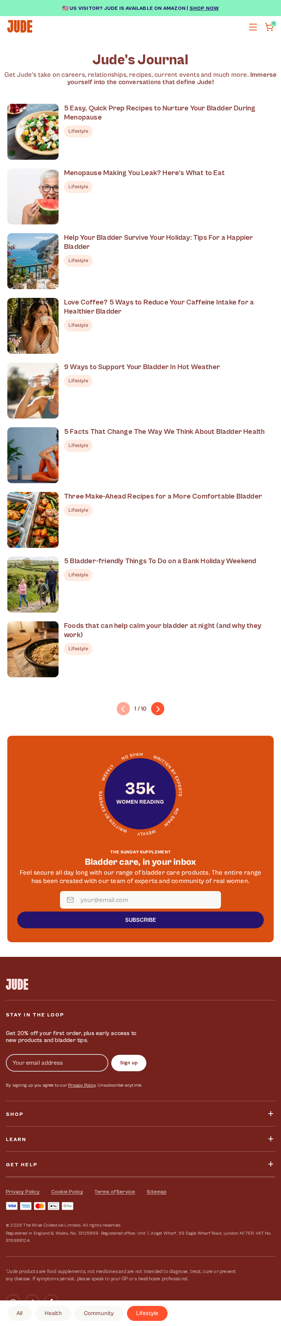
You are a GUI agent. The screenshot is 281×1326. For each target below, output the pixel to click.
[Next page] (157, 708)
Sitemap (156, 1192)
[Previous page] (123, 708)
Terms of (105, 1192)
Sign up (129, 1063)
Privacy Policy (81, 1085)
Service (125, 1192)
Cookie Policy (67, 1192)
